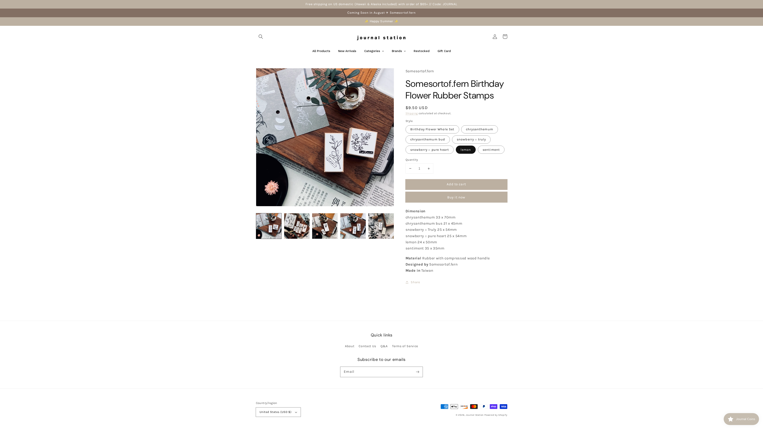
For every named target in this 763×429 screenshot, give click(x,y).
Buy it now (456, 197)
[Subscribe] (417, 372)
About (349, 346)
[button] (261, 37)
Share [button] (415, 282)
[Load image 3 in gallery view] (325, 226)
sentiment (491, 150)
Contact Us (367, 346)
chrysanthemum (479, 129)
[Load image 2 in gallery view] (297, 226)
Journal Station (475, 415)
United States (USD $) (275, 412)
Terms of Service (405, 346)
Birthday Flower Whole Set (432, 129)
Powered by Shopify (495, 415)
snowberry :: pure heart (429, 150)
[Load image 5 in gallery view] (381, 226)
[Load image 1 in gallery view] (269, 226)
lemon (466, 150)
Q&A (384, 346)
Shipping (412, 113)
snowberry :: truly (471, 139)
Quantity (412, 159)
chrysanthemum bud (427, 139)
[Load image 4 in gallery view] (353, 226)
